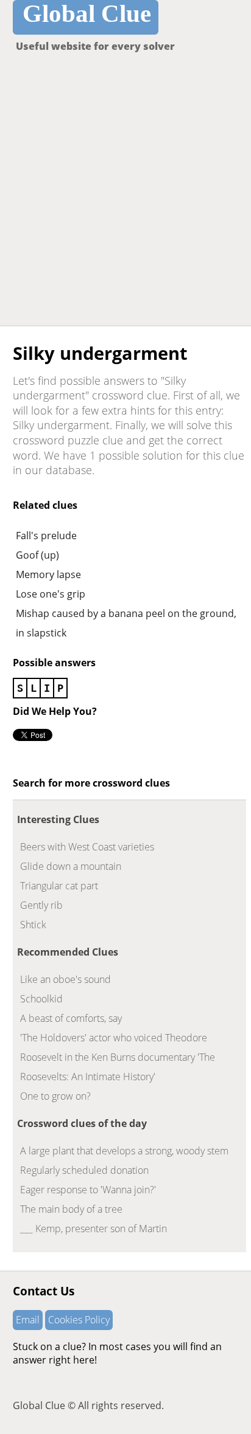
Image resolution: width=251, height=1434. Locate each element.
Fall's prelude (46, 535)
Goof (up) (37, 555)
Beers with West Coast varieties (87, 846)
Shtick (33, 924)
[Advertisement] (125, 194)
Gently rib (41, 905)
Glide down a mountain (70, 866)
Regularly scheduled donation (84, 1170)
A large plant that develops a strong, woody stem (124, 1150)
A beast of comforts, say (71, 1018)
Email (28, 1319)
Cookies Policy (79, 1319)
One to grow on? (55, 1096)
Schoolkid (41, 998)
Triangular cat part (59, 885)
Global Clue (87, 13)
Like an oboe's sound (65, 979)
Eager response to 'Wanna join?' (88, 1189)
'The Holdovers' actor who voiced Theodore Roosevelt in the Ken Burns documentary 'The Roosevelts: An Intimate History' (117, 1057)
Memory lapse (48, 574)
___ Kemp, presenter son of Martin (93, 1228)
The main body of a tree (71, 1209)
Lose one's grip (50, 594)
